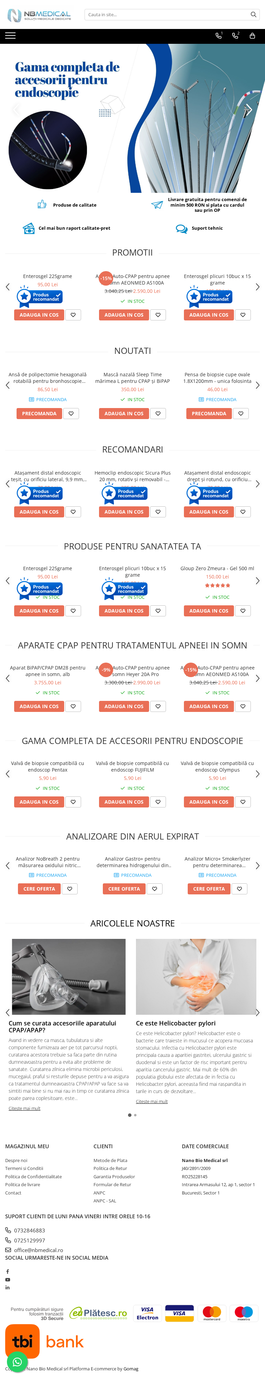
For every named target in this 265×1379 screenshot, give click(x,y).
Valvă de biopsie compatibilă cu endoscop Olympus (217, 766)
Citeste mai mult (24, 1108)
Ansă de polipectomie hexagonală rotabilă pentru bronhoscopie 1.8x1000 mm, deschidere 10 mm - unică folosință (48, 377)
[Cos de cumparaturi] (252, 36)
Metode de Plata (110, 1160)
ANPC (99, 1193)
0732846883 (29, 1230)
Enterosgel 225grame (47, 276)
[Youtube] (7, 1280)
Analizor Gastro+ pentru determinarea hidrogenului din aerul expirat (133, 862)
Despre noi (16, 1160)
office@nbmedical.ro (38, 1250)
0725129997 (29, 1240)
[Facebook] (7, 1271)
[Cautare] (253, 14)
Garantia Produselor (114, 1176)
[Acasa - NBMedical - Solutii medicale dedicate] (39, 14)
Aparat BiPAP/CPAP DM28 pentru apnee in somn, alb (48, 670)
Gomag (130, 1369)
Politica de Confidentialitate (33, 1176)
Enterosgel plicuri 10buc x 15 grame (217, 279)
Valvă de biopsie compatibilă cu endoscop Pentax (47, 766)
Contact (13, 1193)
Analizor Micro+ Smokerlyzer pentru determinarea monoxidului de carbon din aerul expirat (217, 862)
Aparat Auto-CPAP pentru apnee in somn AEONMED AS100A (133, 279)
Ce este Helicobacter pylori (176, 1023)
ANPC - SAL (105, 1201)
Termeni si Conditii (24, 1168)
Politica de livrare (22, 1184)
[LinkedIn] (7, 1287)
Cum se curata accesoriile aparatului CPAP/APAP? (62, 1026)
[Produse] (11, 37)
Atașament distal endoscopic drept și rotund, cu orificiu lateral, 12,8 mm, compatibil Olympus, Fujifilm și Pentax (217, 476)
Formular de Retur (112, 1184)
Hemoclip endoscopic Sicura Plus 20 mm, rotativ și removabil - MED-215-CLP (133, 476)
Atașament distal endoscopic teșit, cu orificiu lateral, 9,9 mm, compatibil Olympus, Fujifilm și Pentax (47, 476)
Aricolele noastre (132, 923)
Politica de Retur (110, 1168)
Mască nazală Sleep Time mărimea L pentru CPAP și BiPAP (132, 377)
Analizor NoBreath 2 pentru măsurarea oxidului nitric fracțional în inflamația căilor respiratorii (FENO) (47, 862)
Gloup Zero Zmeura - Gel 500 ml (217, 568)
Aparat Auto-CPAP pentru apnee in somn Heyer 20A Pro (133, 670)
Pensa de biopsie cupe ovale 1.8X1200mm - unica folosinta (217, 377)
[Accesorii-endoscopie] (132, 118)
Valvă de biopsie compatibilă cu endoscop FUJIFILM (132, 766)
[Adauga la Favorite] (73, 314)
